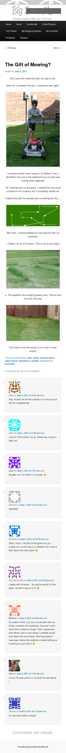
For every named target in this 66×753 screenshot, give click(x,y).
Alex (30, 357)
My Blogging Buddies (31, 30)
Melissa (12, 618)
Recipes (24, 37)
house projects (47, 357)
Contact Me (32, 24)
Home (8, 24)
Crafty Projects (49, 24)
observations (11, 360)
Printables (10, 37)
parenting (23, 360)
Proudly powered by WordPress (33, 746)
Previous (10, 47)
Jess (11, 470)
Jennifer (35, 360)
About (19, 24)
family (36, 357)
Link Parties (11, 30)
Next (57, 47)
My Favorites (52, 30)
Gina (11, 673)
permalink (10, 363)
